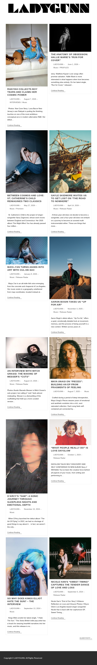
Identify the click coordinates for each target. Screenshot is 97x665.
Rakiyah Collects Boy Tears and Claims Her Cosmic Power (22, 92)
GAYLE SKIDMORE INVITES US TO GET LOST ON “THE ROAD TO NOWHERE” (69, 198)
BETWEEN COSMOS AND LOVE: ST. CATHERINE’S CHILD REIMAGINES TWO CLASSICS (25, 198)
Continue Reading (14, 125)
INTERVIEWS (15, 102)
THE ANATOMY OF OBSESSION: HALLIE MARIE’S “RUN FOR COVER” (69, 57)
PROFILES (64, 68)
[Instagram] (92, 658)
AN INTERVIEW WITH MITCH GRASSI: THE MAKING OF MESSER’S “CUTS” (23, 374)
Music (24, 102)
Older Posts (86, 638)
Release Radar (66, 209)
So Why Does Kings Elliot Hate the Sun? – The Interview (24, 601)
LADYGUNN (14, 99)
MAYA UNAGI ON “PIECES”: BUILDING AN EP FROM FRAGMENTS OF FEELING (67, 384)
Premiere (19, 209)
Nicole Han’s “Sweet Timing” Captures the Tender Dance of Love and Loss (70, 585)
